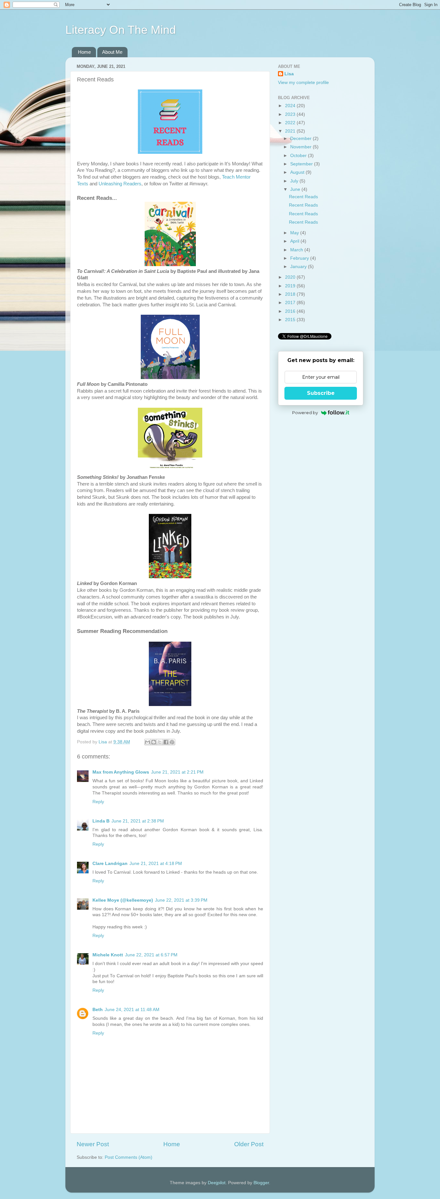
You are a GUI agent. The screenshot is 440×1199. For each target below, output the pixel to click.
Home (84, 52)
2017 (291, 302)
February (300, 258)
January (299, 266)
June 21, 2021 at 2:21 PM (177, 772)
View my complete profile (303, 82)
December (301, 138)
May (295, 232)
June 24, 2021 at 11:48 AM (132, 1009)
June (295, 189)
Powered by (305, 412)
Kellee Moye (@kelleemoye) (122, 900)
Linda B (101, 821)
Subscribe (321, 393)
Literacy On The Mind (120, 29)
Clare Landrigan (110, 863)
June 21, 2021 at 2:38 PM (137, 821)
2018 (291, 294)
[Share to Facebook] (166, 742)
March (297, 249)
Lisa (289, 73)
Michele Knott (107, 955)
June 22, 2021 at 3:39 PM (181, 900)
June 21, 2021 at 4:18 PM (155, 863)
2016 (291, 311)
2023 (291, 114)
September (302, 164)
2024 (291, 105)
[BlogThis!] (153, 742)
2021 (291, 131)
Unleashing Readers (120, 183)
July (295, 181)
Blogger (261, 1182)
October (299, 155)
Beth (97, 1009)
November (301, 146)
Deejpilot (216, 1182)
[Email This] (147, 742)
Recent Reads (303, 196)
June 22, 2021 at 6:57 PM (151, 955)
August (298, 172)
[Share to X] (160, 742)
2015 (291, 319)
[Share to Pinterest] (172, 742)
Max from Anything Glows (120, 772)
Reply (98, 801)
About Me (112, 52)
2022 (291, 122)
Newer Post (93, 1144)
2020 (291, 277)
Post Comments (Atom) (128, 1157)
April (295, 241)
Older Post (248, 1144)
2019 (291, 285)
